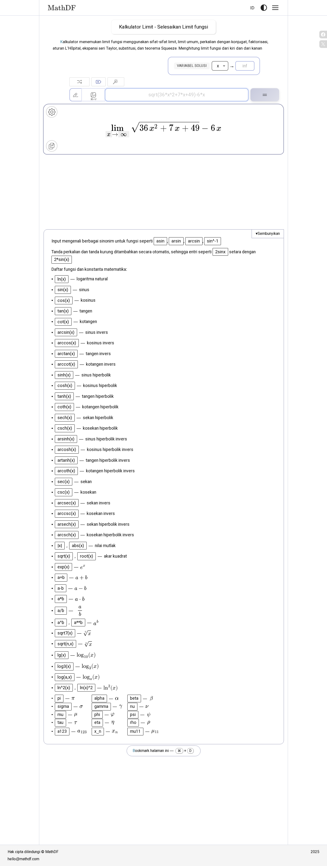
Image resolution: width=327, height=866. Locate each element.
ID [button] (252, 7)
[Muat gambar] (93, 95)
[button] (264, 7)
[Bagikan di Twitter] (323, 44)
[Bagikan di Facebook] (323, 34)
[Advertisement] (163, 192)
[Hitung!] (264, 95)
